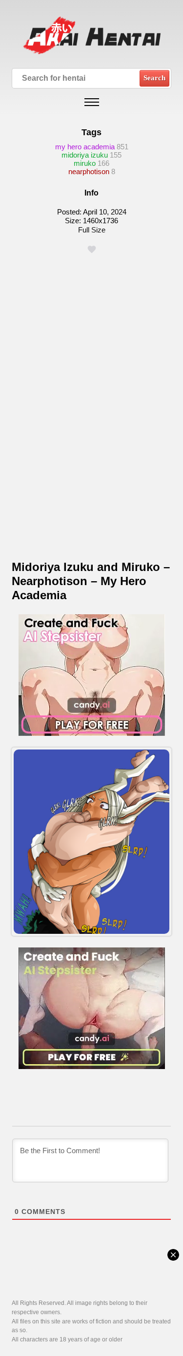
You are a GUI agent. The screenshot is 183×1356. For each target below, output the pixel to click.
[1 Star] (92, 249)
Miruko (85, 163)
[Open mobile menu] (91, 102)
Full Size (91, 230)
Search (154, 78)
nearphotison (88, 171)
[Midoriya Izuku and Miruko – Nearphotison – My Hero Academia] (91, 841)
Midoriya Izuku (84, 155)
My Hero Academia (85, 147)
